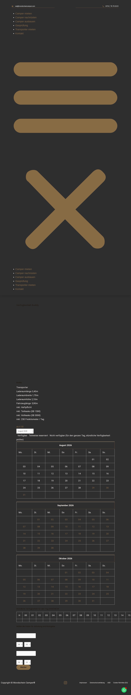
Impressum (83, 683)
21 (24, 541)
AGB (109, 683)
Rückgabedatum (24, 649)
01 (38, 519)
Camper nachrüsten (26, 17)
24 (66, 541)
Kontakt (19, 33)
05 (93, 519)
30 (107, 487)
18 (79, 533)
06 (107, 519)
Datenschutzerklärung (97, 683)
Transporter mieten (25, 29)
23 (52, 541)
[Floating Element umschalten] (124, 690)
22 (38, 541)
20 (107, 533)
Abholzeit (21, 640)
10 (66, 526)
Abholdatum (22, 631)
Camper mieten (23, 13)
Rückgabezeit (23, 658)
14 (24, 533)
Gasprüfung (21, 25)
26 (93, 541)
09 (52, 526)
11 (79, 526)
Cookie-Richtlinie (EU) (120, 683)
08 (38, 526)
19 (93, 533)
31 (24, 495)
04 (79, 519)
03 (66, 519)
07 (24, 526)
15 (38, 533)
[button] (65, 153)
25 (79, 541)
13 (107, 526)
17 (66, 533)
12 (93, 526)
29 (93, 487)
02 (52, 519)
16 (52, 533)
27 (107, 541)
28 (24, 548)
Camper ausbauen (25, 21)
